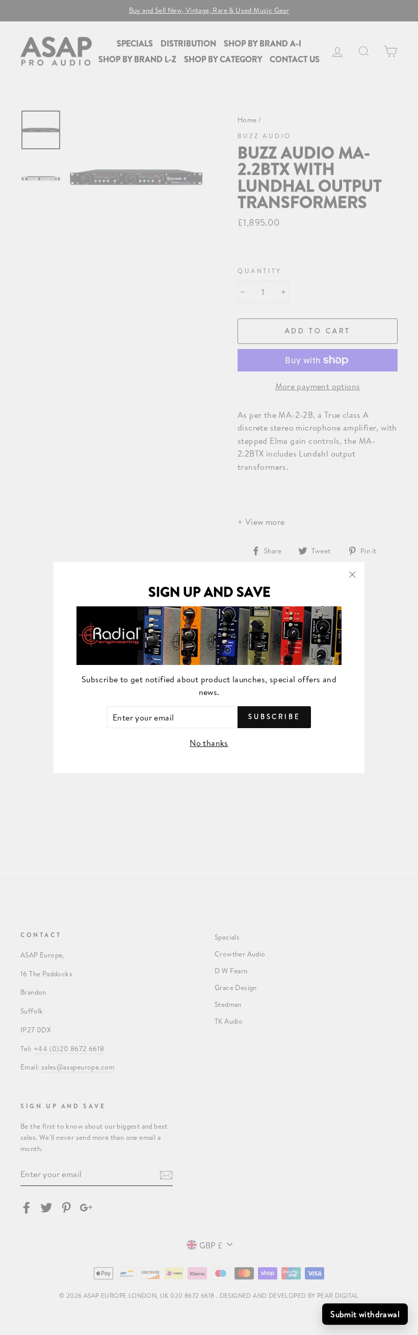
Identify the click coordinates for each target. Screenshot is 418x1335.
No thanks (209, 742)
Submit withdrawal (365, 1314)
